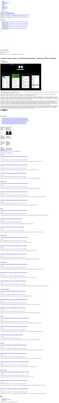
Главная (3, 1)
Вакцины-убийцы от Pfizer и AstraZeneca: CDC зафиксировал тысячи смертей (13, 353)
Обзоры (3, 9)
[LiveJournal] (4, 110)
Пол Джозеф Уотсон (27, 14)
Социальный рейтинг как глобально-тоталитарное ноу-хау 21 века (11, 334)
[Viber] (6, 110)
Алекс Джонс (6, 14)
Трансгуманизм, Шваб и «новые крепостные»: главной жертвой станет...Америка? (14, 156)
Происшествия (4, 3)
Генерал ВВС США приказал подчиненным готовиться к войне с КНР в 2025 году (14, 191)
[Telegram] (7, 110)
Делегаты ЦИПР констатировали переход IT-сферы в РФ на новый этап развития (14, 237)
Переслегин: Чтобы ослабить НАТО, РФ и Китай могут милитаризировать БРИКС (15, 23)
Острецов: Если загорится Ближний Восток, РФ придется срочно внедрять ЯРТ (13, 264)
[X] (3, 110)
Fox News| (8, 13)
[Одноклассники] (2, 110)
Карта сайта (4, 400)
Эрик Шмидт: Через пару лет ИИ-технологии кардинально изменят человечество (14, 210)
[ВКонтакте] (1, 110)
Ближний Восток (5, 7)
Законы (3, 4)
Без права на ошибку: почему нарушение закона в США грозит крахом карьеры (13, 326)
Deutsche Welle (12, 13)
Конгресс (10, 15)
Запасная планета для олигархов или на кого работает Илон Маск (11, 218)
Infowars (4, 13)
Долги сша (25, 15)
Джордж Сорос (15, 14)
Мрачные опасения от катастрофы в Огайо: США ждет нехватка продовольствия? (15, 21)
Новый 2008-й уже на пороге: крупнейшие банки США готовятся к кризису (13, 307)
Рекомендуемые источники (6, 399)
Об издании (4, 398)
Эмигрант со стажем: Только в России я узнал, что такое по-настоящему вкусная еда (14, 361)
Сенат (13, 15)
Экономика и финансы (5, 2)
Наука (3, 5)
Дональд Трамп (10, 14)
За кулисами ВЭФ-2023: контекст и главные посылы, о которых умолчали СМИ (14, 26)
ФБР (16, 15)
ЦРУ (14, 15)
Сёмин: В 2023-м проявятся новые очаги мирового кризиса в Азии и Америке (14, 28)
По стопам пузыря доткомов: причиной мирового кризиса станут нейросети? (13, 291)
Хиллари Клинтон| (21, 14)
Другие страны (4, 8)
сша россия (27, 16)
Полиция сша (19, 15)
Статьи (3, 10)
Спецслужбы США (6, 15)
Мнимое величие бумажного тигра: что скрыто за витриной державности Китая (13, 380)
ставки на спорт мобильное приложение (34, 102)
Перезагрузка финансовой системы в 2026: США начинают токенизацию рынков (13, 299)
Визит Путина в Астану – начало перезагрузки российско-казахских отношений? (13, 245)
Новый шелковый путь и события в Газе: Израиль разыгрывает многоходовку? (13, 272)
